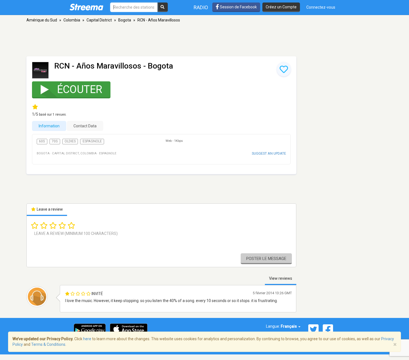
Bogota (124, 20)
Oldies (70, 141)
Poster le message (266, 258)
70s (55, 141)
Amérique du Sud (41, 20)
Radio (201, 7)
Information (49, 126)
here (87, 339)
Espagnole (92, 141)
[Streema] (86, 7)
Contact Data (85, 126)
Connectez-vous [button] (320, 7)
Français (289, 326)
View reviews (280, 278)
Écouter (79, 89)
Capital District (99, 20)
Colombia (71, 20)
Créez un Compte (281, 7)
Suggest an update (269, 153)
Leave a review (49, 209)
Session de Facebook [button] (238, 7)
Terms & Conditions (48, 344)
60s (42, 141)
